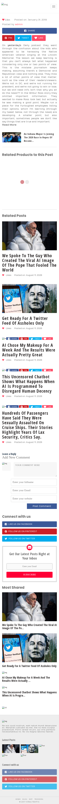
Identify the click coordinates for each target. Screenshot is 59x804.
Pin (10, 38)
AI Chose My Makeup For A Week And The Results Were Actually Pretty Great (28, 350)
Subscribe (29, 574)
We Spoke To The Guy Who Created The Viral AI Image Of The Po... (29, 626)
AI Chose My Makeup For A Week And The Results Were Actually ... (26, 679)
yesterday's (14, 45)
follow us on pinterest (22, 531)
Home (18, 799)
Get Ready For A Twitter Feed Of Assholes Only (25, 320)
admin (19, 24)
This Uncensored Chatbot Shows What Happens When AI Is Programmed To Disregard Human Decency (28, 384)
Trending (39, 799)
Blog (24, 799)
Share (31, 30)
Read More (9, 124)
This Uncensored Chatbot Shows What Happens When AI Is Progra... (29, 693)
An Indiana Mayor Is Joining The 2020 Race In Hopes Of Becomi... (39, 137)
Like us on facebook (20, 524)
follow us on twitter (22, 538)
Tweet (25, 38)
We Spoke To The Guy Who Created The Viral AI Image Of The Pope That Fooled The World (29, 263)
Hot (31, 799)
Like (41, 38)
